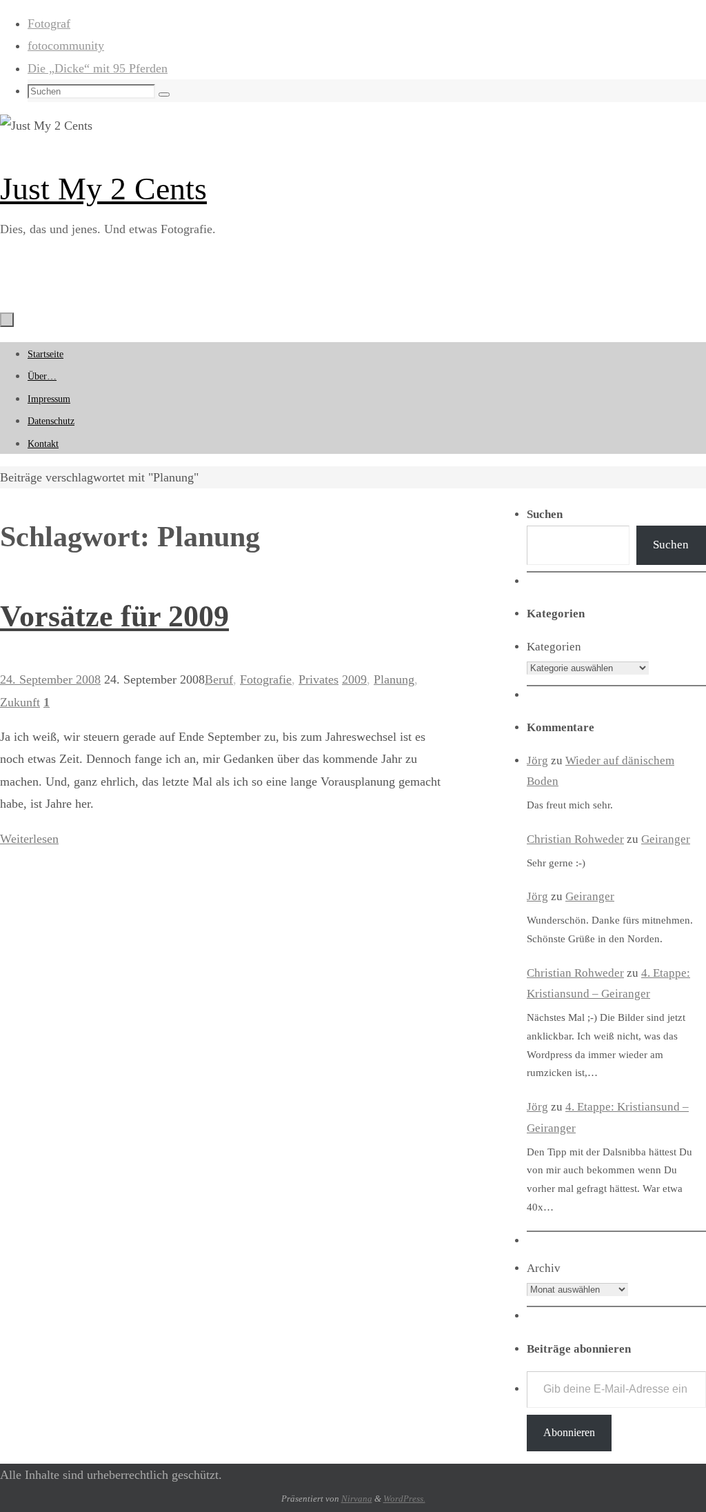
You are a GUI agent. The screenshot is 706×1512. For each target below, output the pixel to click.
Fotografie (266, 679)
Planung (394, 679)
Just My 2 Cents (103, 188)
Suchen (671, 544)
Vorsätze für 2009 (114, 616)
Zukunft (20, 702)
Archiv (544, 1268)
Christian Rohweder (575, 839)
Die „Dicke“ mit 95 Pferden (98, 68)
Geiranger (665, 839)
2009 (354, 679)
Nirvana (356, 1498)
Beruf (219, 679)
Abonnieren (569, 1432)
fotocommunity (66, 45)
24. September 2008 (50, 679)
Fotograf (49, 23)
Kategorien (554, 646)
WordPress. (404, 1498)
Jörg (537, 760)
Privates (319, 679)
